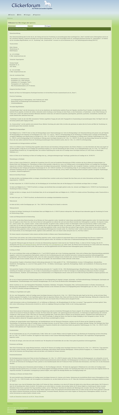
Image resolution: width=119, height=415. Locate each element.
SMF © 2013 (16, 408)
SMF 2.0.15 (10, 408)
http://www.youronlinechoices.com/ (55, 244)
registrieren (32, 22)
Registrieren (37, 14)
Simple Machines (24, 408)
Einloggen (27, 14)
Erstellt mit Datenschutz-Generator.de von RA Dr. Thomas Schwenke (27, 396)
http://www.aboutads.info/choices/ (28, 244)
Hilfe (19, 14)
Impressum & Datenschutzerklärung (15, 409)
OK (100, 411)
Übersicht (12, 14)
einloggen (23, 22)
